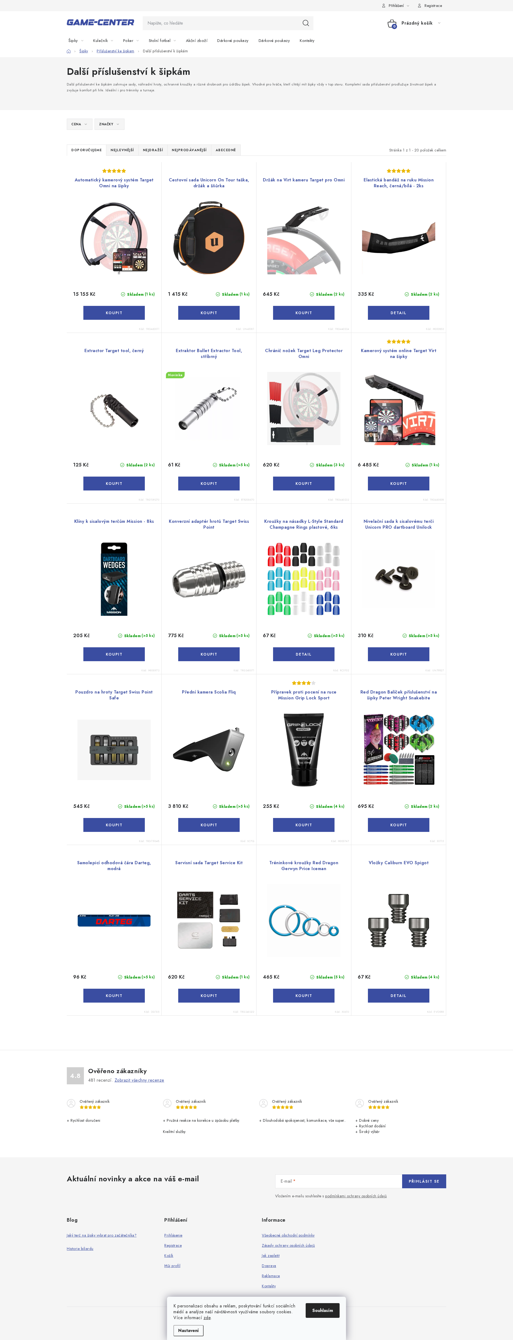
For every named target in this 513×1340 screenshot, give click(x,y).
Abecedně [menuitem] (226, 150)
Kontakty (269, 1286)
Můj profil (172, 1265)
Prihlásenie (173, 1235)
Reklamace (271, 1276)
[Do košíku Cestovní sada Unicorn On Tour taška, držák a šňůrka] (209, 313)
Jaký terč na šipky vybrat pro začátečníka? (102, 1235)
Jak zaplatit (270, 1255)
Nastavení (188, 1330)
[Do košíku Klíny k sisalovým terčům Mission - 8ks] (114, 654)
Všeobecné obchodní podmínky (288, 1235)
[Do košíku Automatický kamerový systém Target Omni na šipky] (114, 313)
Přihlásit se (424, 1181)
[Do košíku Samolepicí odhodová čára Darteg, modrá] (114, 996)
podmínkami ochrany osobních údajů (356, 1196)
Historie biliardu (80, 1248)
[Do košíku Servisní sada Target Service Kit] (209, 996)
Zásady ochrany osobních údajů (288, 1245)
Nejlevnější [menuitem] (122, 150)
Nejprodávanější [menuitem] (189, 150)
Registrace (433, 5)
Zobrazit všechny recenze (139, 1080)
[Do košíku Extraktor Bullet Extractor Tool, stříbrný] (209, 483)
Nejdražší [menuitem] (153, 150)
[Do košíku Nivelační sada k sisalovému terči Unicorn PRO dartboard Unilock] (398, 654)
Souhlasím (322, 1310)
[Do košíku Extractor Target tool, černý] (114, 483)
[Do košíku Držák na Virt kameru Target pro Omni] (304, 313)
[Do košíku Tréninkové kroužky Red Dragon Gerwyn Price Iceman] (304, 996)
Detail (398, 313)
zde (207, 1318)
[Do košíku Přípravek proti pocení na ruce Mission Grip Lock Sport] (304, 825)
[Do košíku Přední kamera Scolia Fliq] (209, 825)
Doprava (269, 1265)
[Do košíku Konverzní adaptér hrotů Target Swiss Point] (209, 654)
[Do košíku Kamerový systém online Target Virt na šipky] (398, 483)
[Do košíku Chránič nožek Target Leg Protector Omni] (304, 483)
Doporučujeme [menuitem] (86, 150)
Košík (168, 1255)
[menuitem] (79, 40)
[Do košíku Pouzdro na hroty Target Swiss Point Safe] (114, 825)
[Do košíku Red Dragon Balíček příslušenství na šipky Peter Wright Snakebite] (398, 825)
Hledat (305, 23)
